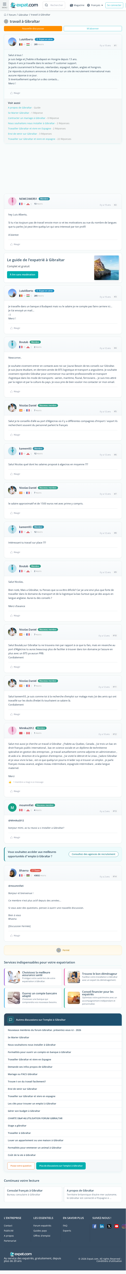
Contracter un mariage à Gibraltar (26, 118)
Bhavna (24, 870)
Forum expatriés (42, 1225)
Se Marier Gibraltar (18, 112)
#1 (115, 45)
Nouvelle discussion (33, 28)
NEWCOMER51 (28, 198)
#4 (115, 347)
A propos (9, 1235)
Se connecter (114, 5)
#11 (114, 686)
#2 (115, 204)
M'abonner (93, 28)
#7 (115, 493)
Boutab (23, 342)
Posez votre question (20, 1165)
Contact (8, 1225)
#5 (115, 411)
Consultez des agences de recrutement (93, 854)
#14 (114, 876)
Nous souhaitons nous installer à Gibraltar (31, 123)
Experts (67, 1230)
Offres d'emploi (41, 1235)
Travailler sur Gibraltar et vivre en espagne (31, 138)
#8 (115, 532)
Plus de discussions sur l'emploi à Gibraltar (61, 1165)
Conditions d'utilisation (109, 1261)
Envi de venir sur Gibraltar (22, 133)
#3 (115, 296)
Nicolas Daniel (27, 405)
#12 (114, 734)
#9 (115, 572)
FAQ (65, 1225)
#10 (114, 635)
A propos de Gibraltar (20, 107)
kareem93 (25, 448)
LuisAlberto (26, 39)
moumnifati (26, 805)
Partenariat (10, 1240)
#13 (114, 811)
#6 (115, 454)
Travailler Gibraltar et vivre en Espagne (29, 128)
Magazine (79, 5)
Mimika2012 (26, 728)
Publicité (8, 1230)
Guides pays (40, 1230)
